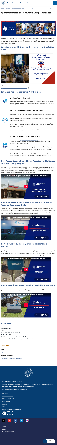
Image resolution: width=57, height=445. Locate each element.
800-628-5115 (24, 389)
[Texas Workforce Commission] (2, 3)
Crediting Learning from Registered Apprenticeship (14, 336)
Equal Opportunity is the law (8, 431)
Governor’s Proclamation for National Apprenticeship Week (16, 339)
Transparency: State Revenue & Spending (12, 409)
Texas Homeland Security (8, 398)
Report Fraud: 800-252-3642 (8, 433)
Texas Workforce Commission (18, 3)
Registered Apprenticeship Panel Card (10, 332)
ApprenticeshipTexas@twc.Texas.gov (29, 140)
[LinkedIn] (21, 420)
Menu (55, 3)
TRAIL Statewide (6, 401)
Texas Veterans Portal (7, 396)
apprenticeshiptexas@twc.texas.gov (9, 352)
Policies (3, 429)
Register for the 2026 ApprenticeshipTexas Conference (14, 88)
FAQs (2, 330)
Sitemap (4, 426)
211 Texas (4, 406)
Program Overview (5, 328)
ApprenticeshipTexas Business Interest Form (11, 358)
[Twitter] (3, 420)
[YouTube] (9, 420)
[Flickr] (27, 420)
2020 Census (5, 393)
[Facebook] (15, 420)
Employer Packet (5, 334)
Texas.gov (4, 404)
